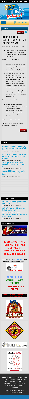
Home (5, 381)
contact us (23, 379)
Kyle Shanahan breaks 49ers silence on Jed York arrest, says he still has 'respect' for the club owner (14, 148)
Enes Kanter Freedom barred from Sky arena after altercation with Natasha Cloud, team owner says (14, 156)
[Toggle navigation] (3, 22)
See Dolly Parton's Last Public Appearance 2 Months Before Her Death (14, 209)
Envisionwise (13, 392)
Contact (24, 383)
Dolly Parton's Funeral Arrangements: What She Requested (14, 202)
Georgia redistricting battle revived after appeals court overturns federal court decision (13, 173)
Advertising (7, 383)
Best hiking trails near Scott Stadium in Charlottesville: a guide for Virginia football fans (14, 164)
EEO (18, 385)
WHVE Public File (10, 385)
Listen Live (21, 22)
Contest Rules (16, 383)
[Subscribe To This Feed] (26, 32)
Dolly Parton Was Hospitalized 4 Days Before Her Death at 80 (14, 215)
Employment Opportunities (16, 381)
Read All (20, 32)
